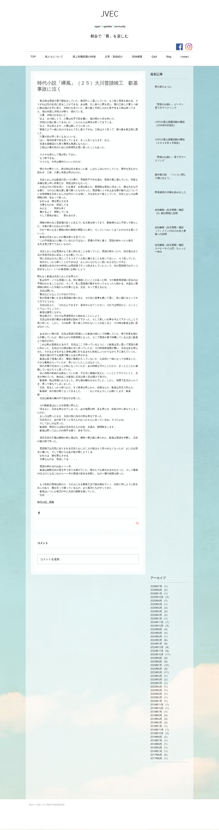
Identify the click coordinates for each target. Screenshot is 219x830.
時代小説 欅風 (45, 501)
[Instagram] (188, 47)
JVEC (109, 14)
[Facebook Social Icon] (179, 47)
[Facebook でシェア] (39, 513)
